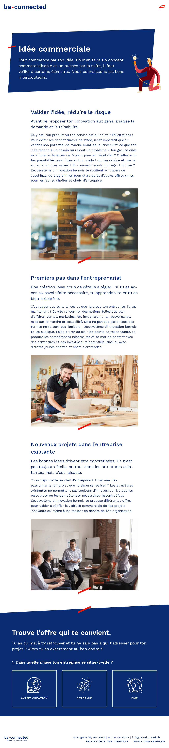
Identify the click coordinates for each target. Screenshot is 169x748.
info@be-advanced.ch (146, 737)
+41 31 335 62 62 (118, 737)
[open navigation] (162, 7)
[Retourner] (16, 739)
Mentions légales (149, 741)
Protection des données (107, 741)
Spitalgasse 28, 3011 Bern (89, 737)
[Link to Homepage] (25, 6)
